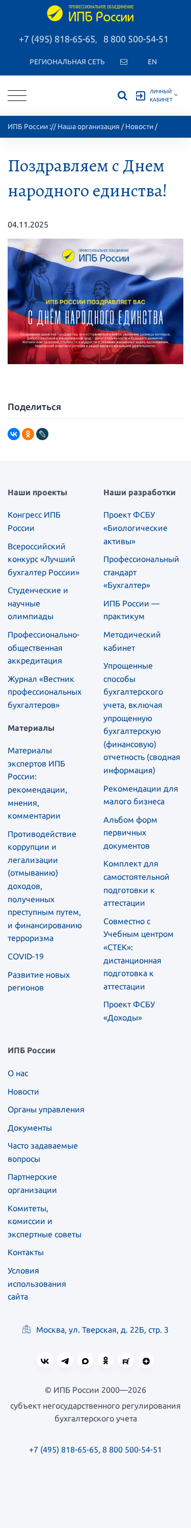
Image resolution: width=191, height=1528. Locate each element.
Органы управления (46, 1109)
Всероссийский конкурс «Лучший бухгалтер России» (43, 559)
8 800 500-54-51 (136, 39)
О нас (18, 1073)
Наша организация (89, 126)
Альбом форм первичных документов (130, 832)
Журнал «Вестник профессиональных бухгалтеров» (44, 691)
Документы (30, 1127)
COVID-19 (26, 956)
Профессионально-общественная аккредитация (43, 647)
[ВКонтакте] (14, 434)
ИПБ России (28, 126)
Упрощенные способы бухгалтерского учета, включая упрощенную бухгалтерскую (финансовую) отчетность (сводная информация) (141, 718)
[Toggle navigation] (17, 96)
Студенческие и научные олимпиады (38, 603)
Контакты (26, 1252)
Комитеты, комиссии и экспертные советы (44, 1221)
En (152, 62)
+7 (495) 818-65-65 (57, 39)
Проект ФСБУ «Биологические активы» (135, 527)
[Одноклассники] (28, 434)
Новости (139, 126)
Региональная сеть (67, 62)
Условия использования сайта (37, 1283)
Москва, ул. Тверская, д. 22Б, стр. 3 (101, 1329)
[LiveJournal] (42, 434)
